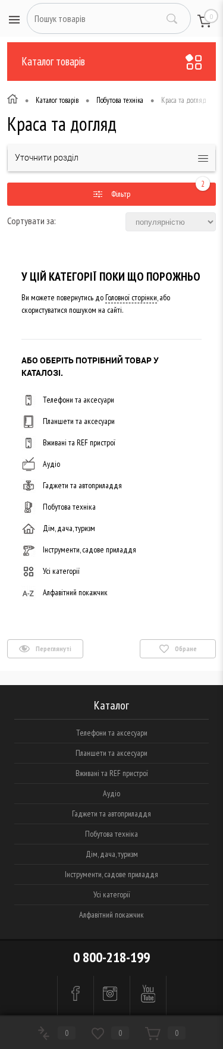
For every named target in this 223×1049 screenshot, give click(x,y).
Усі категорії (61, 571)
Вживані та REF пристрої (79, 442)
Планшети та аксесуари (79, 421)
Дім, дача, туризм (69, 528)
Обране (185, 648)
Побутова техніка (69, 506)
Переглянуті (52, 648)
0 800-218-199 (111, 957)
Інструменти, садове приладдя (89, 549)
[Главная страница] (12, 100)
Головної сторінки (131, 297)
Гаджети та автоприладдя (82, 485)
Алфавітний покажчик (75, 592)
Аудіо (51, 463)
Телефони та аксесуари (78, 399)
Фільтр (119, 194)
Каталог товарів (53, 61)
